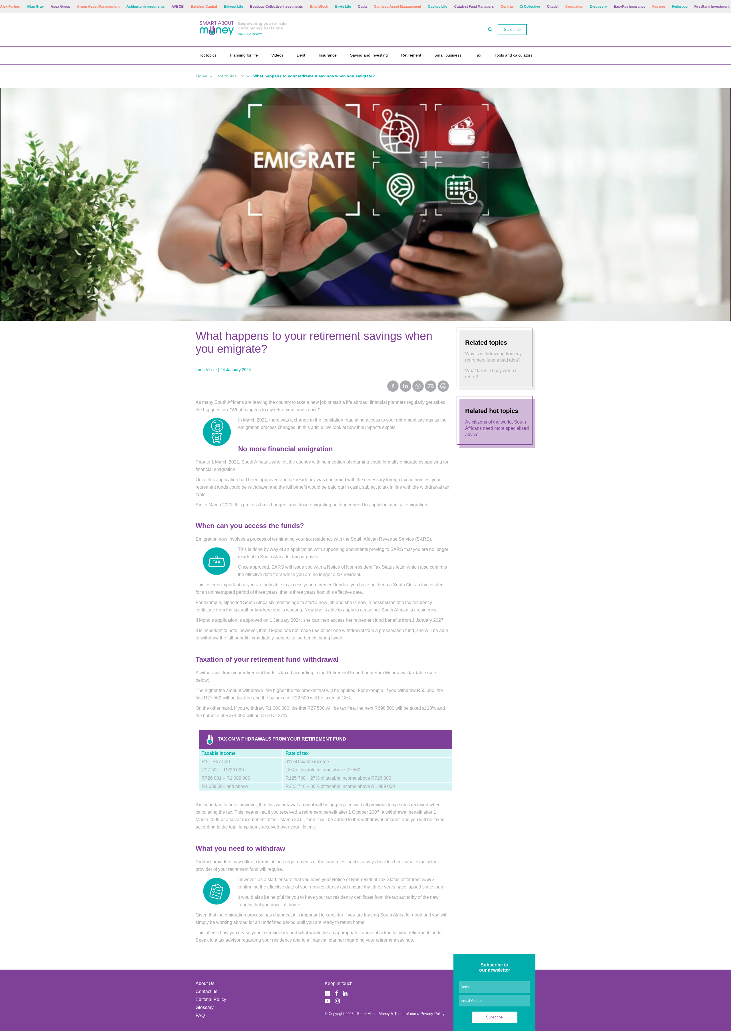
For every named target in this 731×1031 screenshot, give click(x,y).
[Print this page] (443, 390)
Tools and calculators (514, 55)
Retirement (411, 55)
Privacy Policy (433, 1014)
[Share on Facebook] (393, 386)
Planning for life (244, 55)
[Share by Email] (430, 386)
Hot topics (207, 55)
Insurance (328, 55)
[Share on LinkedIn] (405, 386)
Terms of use (405, 1014)
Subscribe (512, 29)
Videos (277, 55)
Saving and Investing (369, 55)
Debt (301, 55)
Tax (478, 55)
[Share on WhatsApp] (418, 386)
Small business (447, 55)
